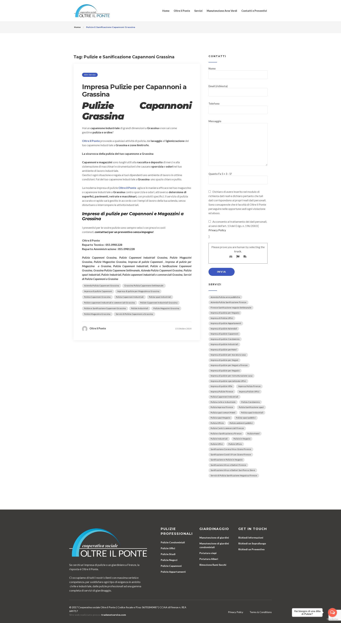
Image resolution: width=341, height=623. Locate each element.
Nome (212, 68)
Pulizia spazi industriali (160, 297)
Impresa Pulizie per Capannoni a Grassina (134, 90)
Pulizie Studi (168, 554)
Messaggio (215, 121)
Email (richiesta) (218, 86)
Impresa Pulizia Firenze (249, 386)
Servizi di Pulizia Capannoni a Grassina (134, 314)
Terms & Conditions (261, 612)
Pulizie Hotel (253, 433)
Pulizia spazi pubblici (246, 418)
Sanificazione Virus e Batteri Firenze (228, 465)
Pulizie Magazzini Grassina (166, 308)
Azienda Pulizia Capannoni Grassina (101, 285)
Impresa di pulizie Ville (221, 386)
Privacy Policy (217, 230)
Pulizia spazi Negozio (220, 418)
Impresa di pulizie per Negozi (224, 360)
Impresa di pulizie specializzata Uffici (228, 381)
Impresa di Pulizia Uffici (222, 318)
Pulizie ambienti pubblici (241, 423)
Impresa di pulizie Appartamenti (226, 323)
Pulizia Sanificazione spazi (251, 407)
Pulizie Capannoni (171, 565)
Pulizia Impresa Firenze (222, 407)
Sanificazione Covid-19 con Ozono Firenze (231, 454)
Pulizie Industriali (139, 308)
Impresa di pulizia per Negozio (225, 313)
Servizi (198, 10)
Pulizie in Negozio (242, 439)
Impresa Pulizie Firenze (222, 391)
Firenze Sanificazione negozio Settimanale (231, 307)
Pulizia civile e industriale (223, 402)
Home (165, 10)
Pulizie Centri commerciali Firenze (227, 428)
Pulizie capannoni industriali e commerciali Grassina (109, 302)
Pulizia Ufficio (217, 423)
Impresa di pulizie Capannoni (98, 291)
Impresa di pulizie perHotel (224, 349)
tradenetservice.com (113, 614)
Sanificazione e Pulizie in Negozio (226, 459)
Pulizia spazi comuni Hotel (223, 412)
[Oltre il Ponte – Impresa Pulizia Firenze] (92, 10)
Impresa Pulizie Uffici (249, 391)
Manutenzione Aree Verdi (222, 10)
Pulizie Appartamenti (173, 571)
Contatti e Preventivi (254, 10)
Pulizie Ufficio (235, 444)
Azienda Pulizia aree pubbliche (225, 297)
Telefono (214, 103)
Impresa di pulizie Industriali (224, 344)
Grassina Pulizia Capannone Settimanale (143, 285)
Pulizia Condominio (250, 402)
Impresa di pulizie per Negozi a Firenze (229, 365)
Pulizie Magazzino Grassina (97, 314)
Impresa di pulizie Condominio (225, 339)
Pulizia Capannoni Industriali (130, 297)
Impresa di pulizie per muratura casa (228, 355)
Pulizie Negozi (169, 559)
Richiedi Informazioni (250, 537)
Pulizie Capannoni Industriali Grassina (158, 302)
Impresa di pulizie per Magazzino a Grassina (138, 291)
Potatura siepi (207, 553)
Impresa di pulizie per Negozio (225, 370)
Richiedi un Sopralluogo (252, 543)
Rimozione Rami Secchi (212, 564)
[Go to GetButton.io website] (332, 619)
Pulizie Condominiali (173, 542)
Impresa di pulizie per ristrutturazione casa (231, 376)
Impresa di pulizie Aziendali (224, 328)
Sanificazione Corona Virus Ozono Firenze (231, 449)
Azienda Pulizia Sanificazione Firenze (228, 302)
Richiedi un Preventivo (251, 549)
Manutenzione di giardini (214, 537)
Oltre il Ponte (182, 10)
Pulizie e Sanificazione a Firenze (226, 433)
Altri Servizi (90, 74)
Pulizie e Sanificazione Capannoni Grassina (105, 308)
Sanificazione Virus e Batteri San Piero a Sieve (233, 470)
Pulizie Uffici (217, 444)
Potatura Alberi (208, 558)
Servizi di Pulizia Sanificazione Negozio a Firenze (234, 475)
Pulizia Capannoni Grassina (97, 297)
